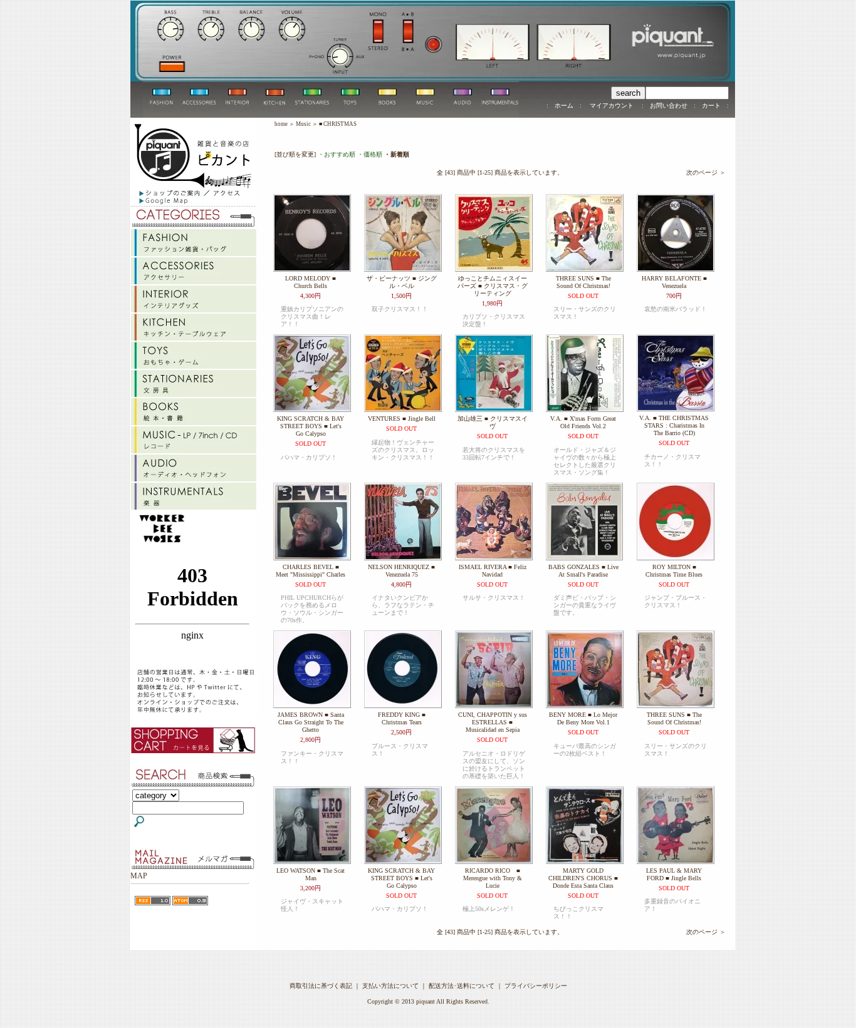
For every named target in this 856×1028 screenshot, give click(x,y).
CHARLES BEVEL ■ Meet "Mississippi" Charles (310, 570)
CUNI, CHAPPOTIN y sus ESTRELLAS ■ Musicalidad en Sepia (492, 722)
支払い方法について (390, 985)
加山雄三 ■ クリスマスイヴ (492, 422)
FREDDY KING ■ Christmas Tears (401, 718)
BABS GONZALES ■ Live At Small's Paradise (583, 570)
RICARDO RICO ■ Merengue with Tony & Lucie (492, 878)
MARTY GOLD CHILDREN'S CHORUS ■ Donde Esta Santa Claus (583, 878)
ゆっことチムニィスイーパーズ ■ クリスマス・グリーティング (492, 286)
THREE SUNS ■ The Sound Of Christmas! (583, 282)
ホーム (564, 105)
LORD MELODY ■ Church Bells (310, 282)
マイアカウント (611, 105)
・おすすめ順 (336, 154)
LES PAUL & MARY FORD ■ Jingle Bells (674, 874)
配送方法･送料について (461, 985)
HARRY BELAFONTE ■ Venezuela (674, 282)
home (281, 124)
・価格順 (369, 154)
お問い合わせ (668, 105)
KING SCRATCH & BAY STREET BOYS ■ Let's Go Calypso (310, 426)
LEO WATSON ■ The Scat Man (310, 874)
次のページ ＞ (706, 172)
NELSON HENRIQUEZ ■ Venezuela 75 (401, 570)
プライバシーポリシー (535, 985)
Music (303, 124)
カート (711, 105)
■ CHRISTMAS (338, 124)
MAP (138, 875)
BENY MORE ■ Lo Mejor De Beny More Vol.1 (583, 718)
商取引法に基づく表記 (321, 985)
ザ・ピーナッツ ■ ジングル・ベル (402, 282)
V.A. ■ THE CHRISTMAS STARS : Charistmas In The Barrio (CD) (674, 425)
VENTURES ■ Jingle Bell (402, 418)
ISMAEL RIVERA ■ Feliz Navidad (492, 570)
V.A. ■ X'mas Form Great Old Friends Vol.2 (583, 422)
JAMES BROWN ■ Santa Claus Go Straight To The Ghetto (311, 722)
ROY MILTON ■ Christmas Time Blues (673, 570)
